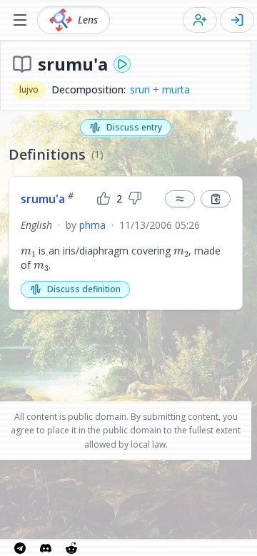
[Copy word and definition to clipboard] (216, 198)
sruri (140, 89)
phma (92, 225)
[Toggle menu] (20, 20)
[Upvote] (104, 199)
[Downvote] (135, 199)
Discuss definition (84, 289)
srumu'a (47, 199)
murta (176, 89)
